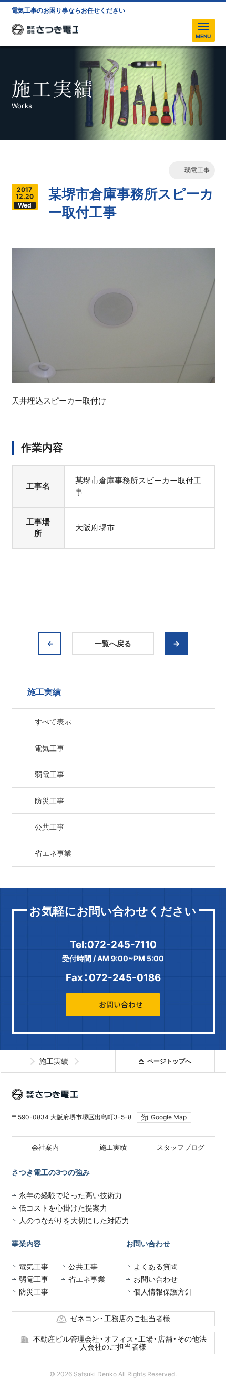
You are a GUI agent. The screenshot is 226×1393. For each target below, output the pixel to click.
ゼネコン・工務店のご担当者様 (120, 1318)
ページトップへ (169, 1061)
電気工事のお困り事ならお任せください (68, 10)
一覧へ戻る (113, 643)
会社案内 (45, 1147)
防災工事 (49, 800)
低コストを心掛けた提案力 (63, 1207)
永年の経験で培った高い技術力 (70, 1195)
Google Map (169, 1117)
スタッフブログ (180, 1147)
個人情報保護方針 (162, 1291)
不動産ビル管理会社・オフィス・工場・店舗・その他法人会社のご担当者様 (120, 1342)
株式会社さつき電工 (45, 29)
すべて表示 (53, 721)
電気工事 (49, 748)
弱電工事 (197, 170)
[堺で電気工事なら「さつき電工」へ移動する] (18, 1062)
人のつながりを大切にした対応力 (74, 1220)
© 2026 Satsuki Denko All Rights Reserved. (113, 1374)
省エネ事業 (53, 852)
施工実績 (113, 1147)
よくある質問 (155, 1266)
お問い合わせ (121, 1004)
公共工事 (49, 826)
